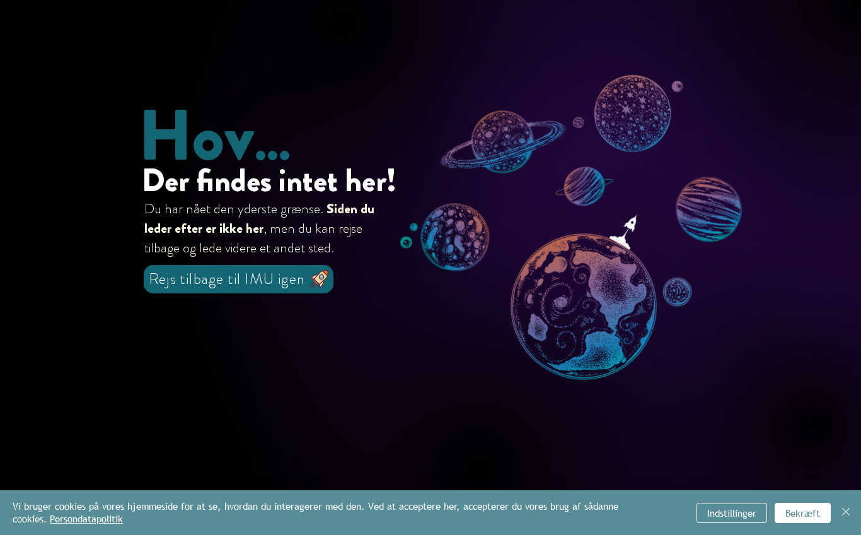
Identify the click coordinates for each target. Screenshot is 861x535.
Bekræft (802, 513)
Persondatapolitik (86, 518)
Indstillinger (731, 513)
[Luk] (845, 512)
